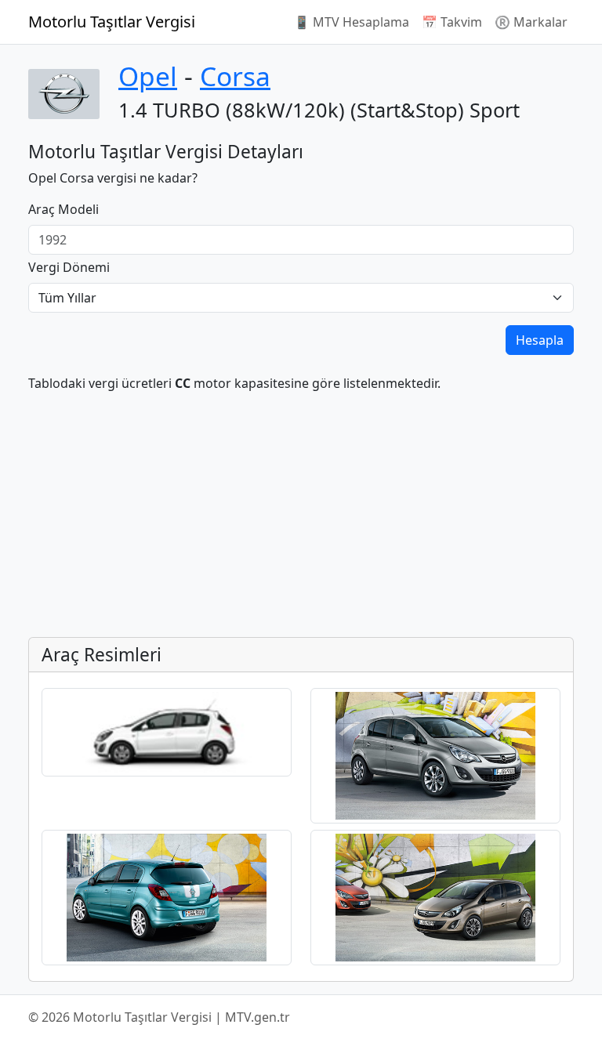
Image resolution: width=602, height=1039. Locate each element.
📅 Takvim (452, 22)
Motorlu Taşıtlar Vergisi (111, 21)
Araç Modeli (63, 209)
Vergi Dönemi (69, 267)
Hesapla (540, 340)
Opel (147, 76)
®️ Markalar (531, 22)
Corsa (235, 76)
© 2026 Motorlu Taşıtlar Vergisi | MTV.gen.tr (159, 1017)
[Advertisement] (301, 514)
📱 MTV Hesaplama (351, 22)
